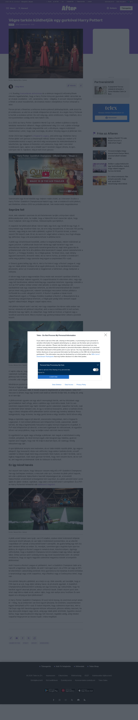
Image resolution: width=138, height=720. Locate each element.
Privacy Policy (81, 384)
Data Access (69, 384)
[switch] (96, 369)
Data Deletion (56, 384)
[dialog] (69, 360)
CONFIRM (53, 377)
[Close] (106, 336)
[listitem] (68, 365)
